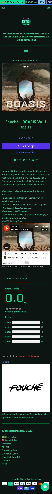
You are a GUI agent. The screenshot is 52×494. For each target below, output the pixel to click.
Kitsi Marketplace (33, 479)
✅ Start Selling (10, 437)
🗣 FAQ (5, 447)
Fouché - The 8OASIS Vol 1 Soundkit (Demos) (28, 266)
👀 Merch (6, 443)
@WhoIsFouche (7, 266)
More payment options (26, 152)
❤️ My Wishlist (9, 440)
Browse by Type (9, 450)
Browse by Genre (10, 453)
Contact (6, 460)
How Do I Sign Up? (11, 457)
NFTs (4, 463)
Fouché (5, 361)
